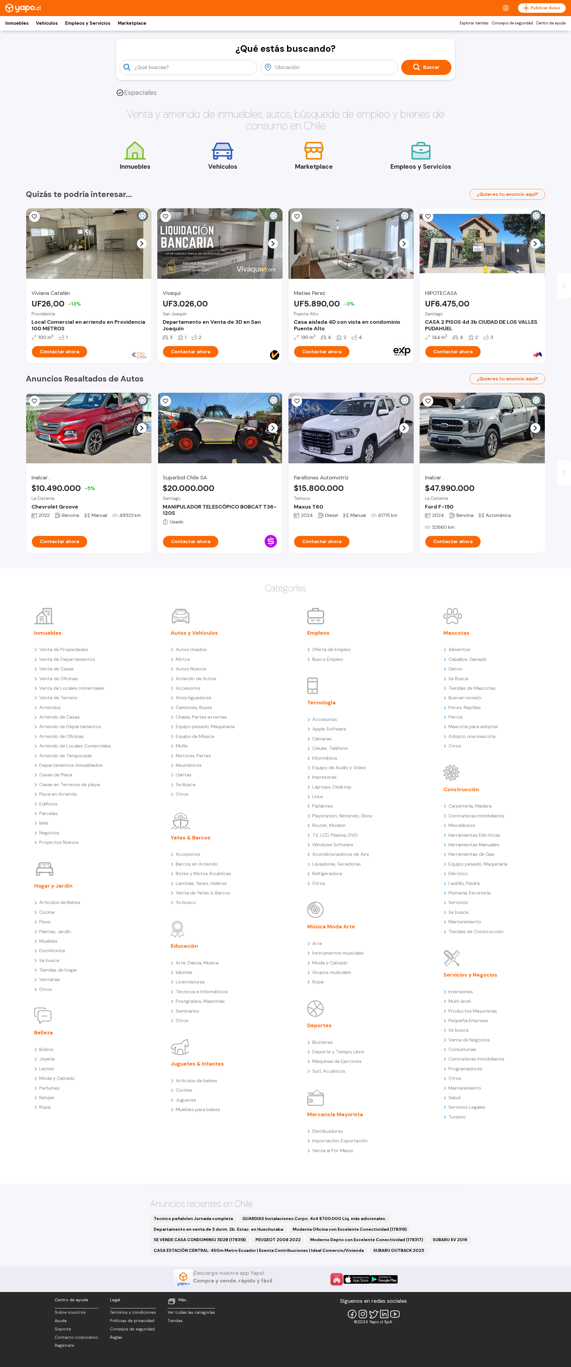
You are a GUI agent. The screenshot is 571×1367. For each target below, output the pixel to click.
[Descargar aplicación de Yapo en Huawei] (336, 1279)
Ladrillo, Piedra (464, 883)
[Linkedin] (384, 1314)
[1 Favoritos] (428, 216)
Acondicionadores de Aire (340, 854)
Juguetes (186, 1100)
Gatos (455, 669)
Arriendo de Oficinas (61, 736)
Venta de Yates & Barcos (203, 893)
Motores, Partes (193, 756)
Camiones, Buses (194, 707)
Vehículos (47, 23)
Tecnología (321, 702)
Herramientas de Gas (471, 854)
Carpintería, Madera (470, 806)
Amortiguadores (193, 698)
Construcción (461, 789)
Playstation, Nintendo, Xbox (342, 816)
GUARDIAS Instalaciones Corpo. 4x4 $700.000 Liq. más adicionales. (314, 1218)
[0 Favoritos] (165, 216)
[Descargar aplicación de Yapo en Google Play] (384, 1279)
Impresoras (324, 777)
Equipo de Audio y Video (339, 767)
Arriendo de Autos (196, 678)
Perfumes (49, 1088)
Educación (184, 946)
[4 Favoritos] (296, 216)
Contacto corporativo (76, 1337)
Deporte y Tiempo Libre (338, 1052)
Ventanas (49, 979)
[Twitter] (373, 1314)
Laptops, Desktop (332, 787)
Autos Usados (191, 649)
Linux (317, 796)
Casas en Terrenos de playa (69, 784)
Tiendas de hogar (58, 970)
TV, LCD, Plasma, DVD (335, 835)
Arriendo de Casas (59, 717)
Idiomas (184, 972)
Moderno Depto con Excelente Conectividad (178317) (366, 1239)
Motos (183, 659)
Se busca (49, 960)
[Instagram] (362, 1314)
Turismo (457, 1117)
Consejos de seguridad (512, 23)
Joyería (47, 1059)
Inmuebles (17, 23)
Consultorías (462, 1049)
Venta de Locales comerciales (71, 688)
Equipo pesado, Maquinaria (205, 726)
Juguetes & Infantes (197, 1063)
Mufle (182, 746)
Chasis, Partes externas (201, 717)
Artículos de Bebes (59, 902)
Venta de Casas (56, 669)
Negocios (49, 833)
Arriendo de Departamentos (70, 726)
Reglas (116, 1337)
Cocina (46, 912)
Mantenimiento (464, 922)
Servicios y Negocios (470, 974)
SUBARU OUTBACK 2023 (398, 1250)
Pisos (45, 922)
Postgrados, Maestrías (200, 1001)
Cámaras (322, 739)
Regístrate (64, 1345)
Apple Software (329, 729)
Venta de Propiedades (63, 649)
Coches (184, 1090)
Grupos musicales (331, 972)
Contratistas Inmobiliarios (476, 816)
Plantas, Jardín (55, 931)
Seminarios (187, 1011)
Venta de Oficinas (58, 678)
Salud (454, 1097)
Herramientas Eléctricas (474, 835)
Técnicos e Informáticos (202, 992)
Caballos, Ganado (467, 659)
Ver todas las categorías (191, 1312)
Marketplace (132, 23)
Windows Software (332, 845)
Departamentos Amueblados (71, 765)
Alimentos (459, 649)
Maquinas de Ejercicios (337, 1061)
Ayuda (61, 1320)
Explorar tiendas (474, 23)
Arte (317, 943)
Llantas (184, 775)
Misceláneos (461, 825)
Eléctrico (458, 873)
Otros (45, 989)
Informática (324, 758)
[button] (141, 243)
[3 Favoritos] (34, 401)
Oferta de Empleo (331, 649)
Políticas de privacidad (132, 1320)
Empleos (318, 632)
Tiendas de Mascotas (471, 688)
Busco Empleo (327, 659)
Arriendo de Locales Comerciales (75, 746)
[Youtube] (395, 1314)
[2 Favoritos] (34, 216)
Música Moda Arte (331, 926)
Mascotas (456, 632)
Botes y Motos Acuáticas (203, 873)
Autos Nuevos (191, 669)
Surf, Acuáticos (328, 1071)
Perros (455, 717)
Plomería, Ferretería (469, 893)
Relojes (46, 1097)
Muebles (48, 941)
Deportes (319, 1025)
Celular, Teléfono (330, 748)
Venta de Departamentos (67, 659)
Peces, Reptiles (464, 707)
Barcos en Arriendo (197, 864)
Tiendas (175, 1320)
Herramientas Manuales (473, 845)
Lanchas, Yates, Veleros (201, 883)
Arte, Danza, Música (197, 963)
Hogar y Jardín (53, 885)
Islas (43, 823)
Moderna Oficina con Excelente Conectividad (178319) (350, 1229)
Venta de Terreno (58, 698)
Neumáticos (189, 765)
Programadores (465, 1069)
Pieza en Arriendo (58, 794)
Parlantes (322, 806)
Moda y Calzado (57, 1078)
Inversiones (460, 992)
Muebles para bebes (198, 1109)
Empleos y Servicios (87, 23)
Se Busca (185, 784)
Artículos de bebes (196, 1080)
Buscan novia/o (464, 698)
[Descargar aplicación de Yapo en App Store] (357, 1279)
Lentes (46, 1069)
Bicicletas (322, 1042)
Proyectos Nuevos (59, 842)
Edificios (48, 804)
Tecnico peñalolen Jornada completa (193, 1218)
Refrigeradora (327, 873)
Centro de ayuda (551, 23)
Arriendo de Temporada (65, 756)
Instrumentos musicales (338, 953)
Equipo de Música (195, 736)
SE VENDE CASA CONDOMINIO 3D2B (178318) (200, 1239)
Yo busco (186, 902)
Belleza (43, 1032)
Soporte (63, 1329)
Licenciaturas (190, 982)
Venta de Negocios (469, 1040)
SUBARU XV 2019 (450, 1239)
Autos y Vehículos (194, 632)
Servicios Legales (466, 1107)
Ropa (45, 1107)
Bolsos (46, 1049)
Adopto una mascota (471, 736)
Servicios (458, 902)
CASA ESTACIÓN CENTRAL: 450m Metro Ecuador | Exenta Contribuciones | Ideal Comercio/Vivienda (259, 1250)
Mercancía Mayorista (335, 1114)
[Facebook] (352, 1314)
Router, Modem (329, 825)
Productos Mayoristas (472, 1011)
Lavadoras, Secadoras (336, 864)
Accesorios (188, 688)
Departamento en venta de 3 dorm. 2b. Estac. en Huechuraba (218, 1229)
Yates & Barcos (191, 837)
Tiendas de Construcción (475, 931)
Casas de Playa (55, 775)
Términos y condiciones (133, 1312)
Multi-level (459, 1001)
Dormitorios (52, 950)
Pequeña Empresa (468, 1020)
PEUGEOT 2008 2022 (278, 1239)
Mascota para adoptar (473, 726)
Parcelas (48, 813)
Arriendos (50, 707)
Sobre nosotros (70, 1312)
